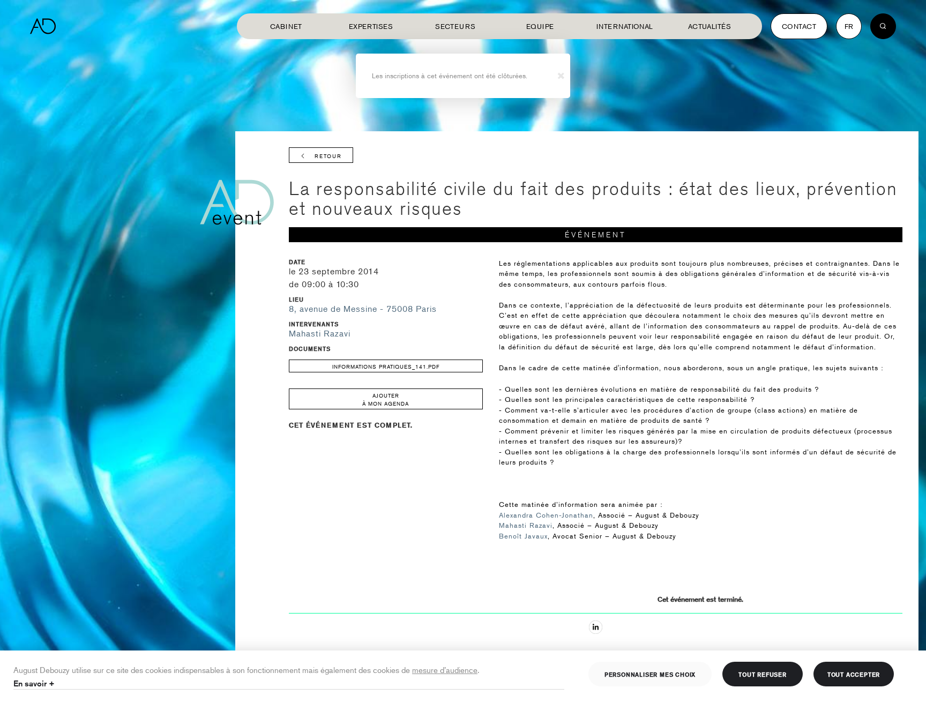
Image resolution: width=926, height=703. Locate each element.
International (624, 26)
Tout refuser (762, 674)
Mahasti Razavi (319, 333)
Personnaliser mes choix (650, 674)
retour (328, 155)
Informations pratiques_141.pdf (385, 366)
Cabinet (286, 26)
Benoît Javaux (523, 536)
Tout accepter (853, 674)
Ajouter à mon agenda (385, 399)
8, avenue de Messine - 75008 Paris (363, 308)
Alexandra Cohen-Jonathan (546, 515)
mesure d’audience (444, 669)
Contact (799, 26)
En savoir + (34, 683)
